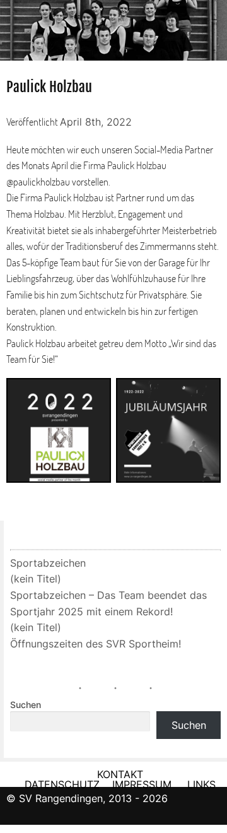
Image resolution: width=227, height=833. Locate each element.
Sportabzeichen (48, 563)
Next (214, 25)
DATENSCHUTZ (62, 784)
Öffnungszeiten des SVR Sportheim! (95, 643)
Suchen (25, 704)
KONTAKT (120, 774)
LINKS (201, 784)
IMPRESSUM (143, 784)
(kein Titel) (35, 578)
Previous (12, 25)
